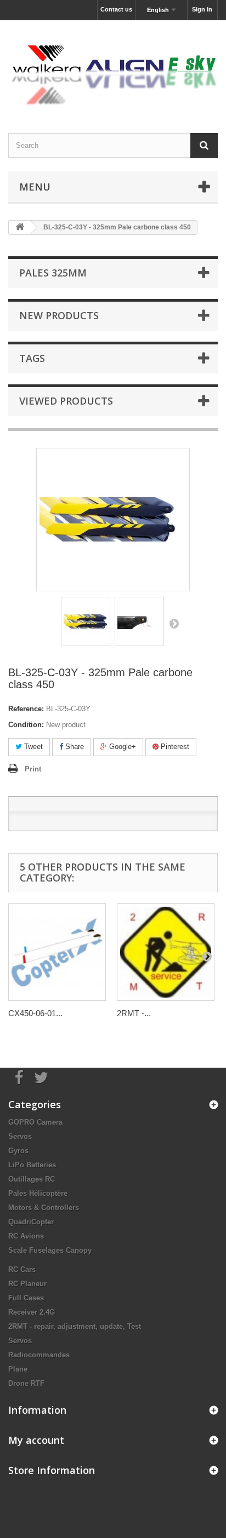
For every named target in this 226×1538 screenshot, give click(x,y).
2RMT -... (134, 1013)
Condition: (26, 725)
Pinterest (174, 746)
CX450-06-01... (35, 1013)
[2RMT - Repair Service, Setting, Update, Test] (165, 952)
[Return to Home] (19, 227)
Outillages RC (31, 1179)
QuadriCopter (31, 1222)
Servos (20, 1136)
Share (73, 746)
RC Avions (26, 1236)
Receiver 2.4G (31, 1312)
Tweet (32, 746)
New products (59, 315)
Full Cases (26, 1298)
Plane (17, 1369)
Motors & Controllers (43, 1207)
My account (36, 1440)
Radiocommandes (39, 1355)
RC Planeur (27, 1284)
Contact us (116, 9)
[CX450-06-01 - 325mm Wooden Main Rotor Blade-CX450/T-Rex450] (57, 952)
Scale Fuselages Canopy (50, 1250)
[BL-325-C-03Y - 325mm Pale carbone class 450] (85, 621)
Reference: (26, 709)
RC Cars (22, 1269)
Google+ (121, 746)
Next (173, 623)
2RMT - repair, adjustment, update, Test (74, 1326)
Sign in (202, 9)
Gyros (18, 1151)
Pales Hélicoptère (37, 1193)
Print (33, 769)
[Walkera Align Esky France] (113, 67)
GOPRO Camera (35, 1122)
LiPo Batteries (32, 1165)
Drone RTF (26, 1383)
